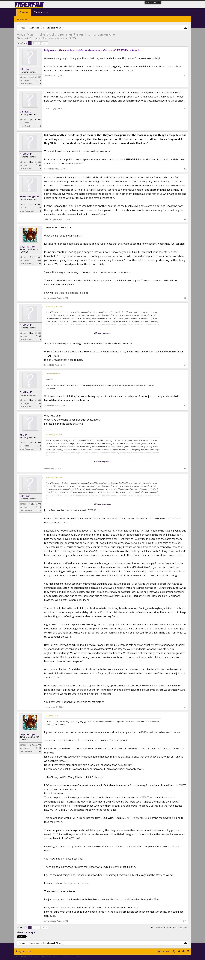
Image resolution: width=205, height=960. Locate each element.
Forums (23, 12)
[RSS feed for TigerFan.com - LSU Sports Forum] (188, 952)
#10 (184, 921)
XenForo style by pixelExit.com (73, 956)
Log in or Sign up (153, 2)
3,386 (38, 165)
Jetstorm (60, 38)
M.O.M (23, 434)
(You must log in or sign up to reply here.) (169, 927)
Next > (44, 43)
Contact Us (165, 951)
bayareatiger (28, 246)
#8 (185, 468)
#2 (185, 108)
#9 (185, 707)
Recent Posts (23, 19)
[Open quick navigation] (185, 27)
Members (39, 12)
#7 (185, 405)
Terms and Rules (183, 956)
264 (39, 445)
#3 (185, 169)
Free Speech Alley (38, 38)
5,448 (38, 260)
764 (39, 207)
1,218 (38, 80)
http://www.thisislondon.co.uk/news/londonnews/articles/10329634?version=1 (91, 50)
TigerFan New (24, 951)
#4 (185, 219)
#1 (185, 75)
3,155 (38, 122)
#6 (185, 365)
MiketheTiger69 (29, 196)
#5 (185, 298)
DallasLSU (26, 111)
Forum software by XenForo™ (37, 956)
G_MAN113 (26, 154)
